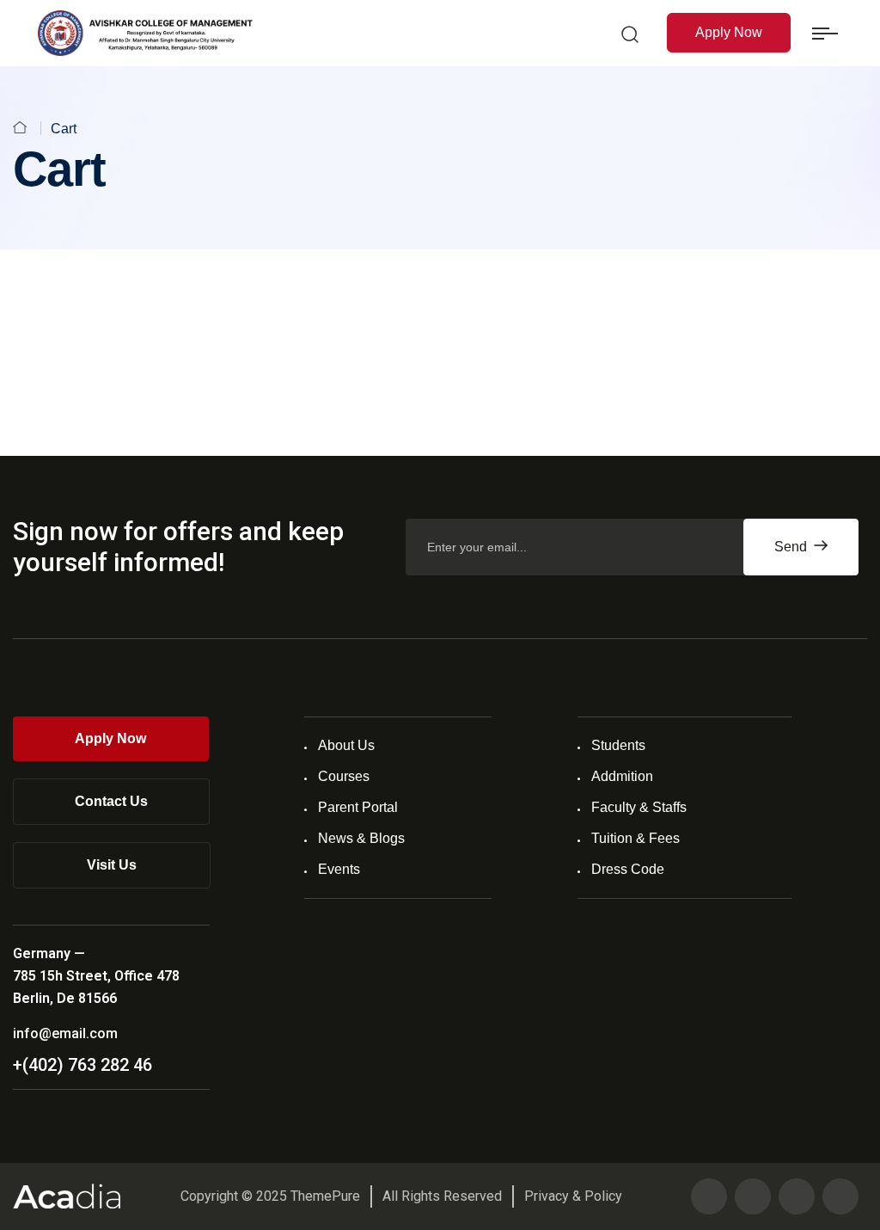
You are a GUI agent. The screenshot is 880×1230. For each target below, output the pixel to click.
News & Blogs (361, 838)
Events (339, 869)
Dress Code (627, 869)
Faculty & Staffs (639, 807)
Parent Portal (358, 807)
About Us (346, 745)
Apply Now (728, 32)
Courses (344, 776)
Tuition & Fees (635, 838)
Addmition (622, 776)
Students (618, 745)
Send (792, 546)
